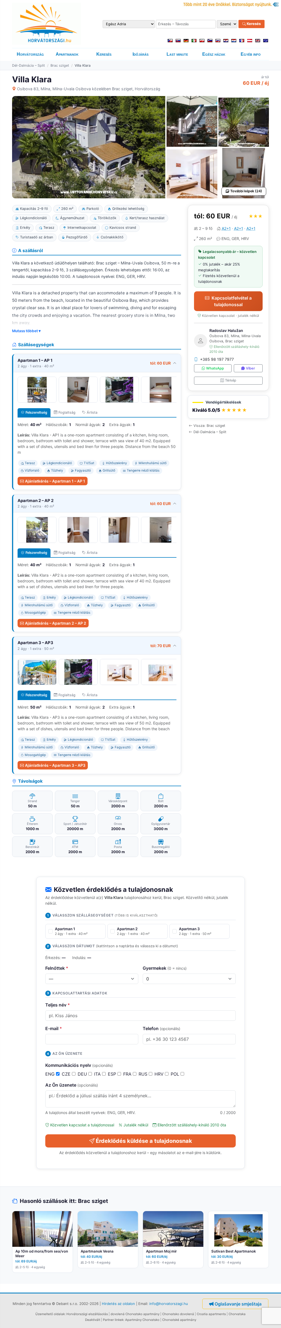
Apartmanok (67, 54)
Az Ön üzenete (71, 1085)
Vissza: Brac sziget (209, 426)
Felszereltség (36, 412)
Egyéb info (251, 54)
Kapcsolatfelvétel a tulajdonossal (232, 301)
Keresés (253, 24)
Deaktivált (92, 1320)
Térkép (230, 380)
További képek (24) (246, 191)
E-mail (53, 1028)
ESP (112, 1074)
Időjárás (140, 54)
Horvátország (30, 54)
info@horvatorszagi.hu (168, 1303)
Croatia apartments (211, 1314)
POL (176, 1074)
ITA (98, 1074)
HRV (159, 1074)
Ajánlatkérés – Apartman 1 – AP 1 (55, 481)
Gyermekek (165, 968)
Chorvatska (237, 1314)
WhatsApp (215, 368)
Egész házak (213, 54)
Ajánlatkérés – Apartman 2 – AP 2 (55, 623)
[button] (228, 407)
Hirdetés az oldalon (118, 1303)
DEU (83, 1074)
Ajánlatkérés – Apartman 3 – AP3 (55, 765)
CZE (67, 1074)
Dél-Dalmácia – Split (28, 65)
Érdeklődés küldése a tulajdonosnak (144, 1141)
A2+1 (226, 228)
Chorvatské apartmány (179, 1320)
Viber (250, 368)
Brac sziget (59, 65)
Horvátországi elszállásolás (87, 1314)
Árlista (92, 412)
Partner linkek (113, 1320)
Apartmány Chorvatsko (142, 1320)
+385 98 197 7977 (217, 359)
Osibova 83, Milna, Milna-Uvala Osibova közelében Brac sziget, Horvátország (88, 88)
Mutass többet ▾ (26, 331)
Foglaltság (66, 412)
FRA (128, 1074)
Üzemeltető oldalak (50, 1314)
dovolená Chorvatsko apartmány (135, 1314)
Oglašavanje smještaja (238, 1304)
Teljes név (57, 1005)
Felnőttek (56, 968)
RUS (144, 1074)
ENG (50, 1074)
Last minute (177, 54)
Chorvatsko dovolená (178, 1314)
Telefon (161, 1028)
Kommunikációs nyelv (79, 1065)
